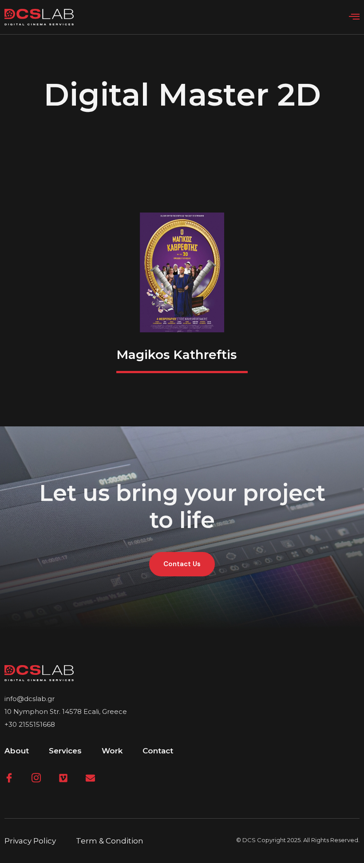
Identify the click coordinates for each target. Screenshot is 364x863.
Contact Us (182, 564)
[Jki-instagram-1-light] (36, 778)
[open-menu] (354, 17)
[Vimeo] (63, 778)
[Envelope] (90, 778)
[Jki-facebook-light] (9, 778)
